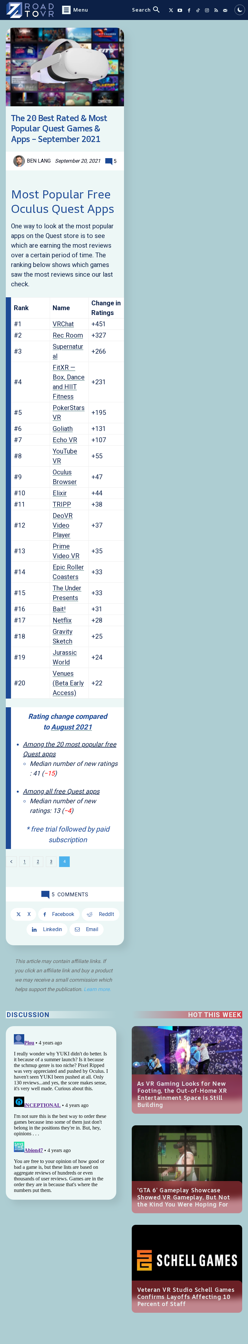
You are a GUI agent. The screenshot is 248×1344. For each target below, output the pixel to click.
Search (141, 9)
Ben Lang (39, 161)
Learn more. (97, 989)
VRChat (63, 324)
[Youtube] (179, 10)
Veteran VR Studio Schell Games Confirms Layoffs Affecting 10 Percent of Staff (186, 1297)
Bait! (59, 609)
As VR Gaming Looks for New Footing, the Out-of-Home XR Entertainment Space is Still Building (182, 1094)
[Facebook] (188, 10)
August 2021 (71, 727)
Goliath (63, 429)
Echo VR (65, 440)
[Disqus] (61, 1112)
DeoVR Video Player (63, 525)
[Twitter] (170, 10)
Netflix (62, 620)
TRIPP (62, 504)
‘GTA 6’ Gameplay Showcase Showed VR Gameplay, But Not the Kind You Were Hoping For (183, 1197)
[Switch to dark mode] (239, 10)
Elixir (60, 493)
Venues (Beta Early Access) (68, 683)
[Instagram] (207, 10)
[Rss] (216, 10)
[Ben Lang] (20, 161)
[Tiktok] (197, 10)
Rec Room (68, 335)
